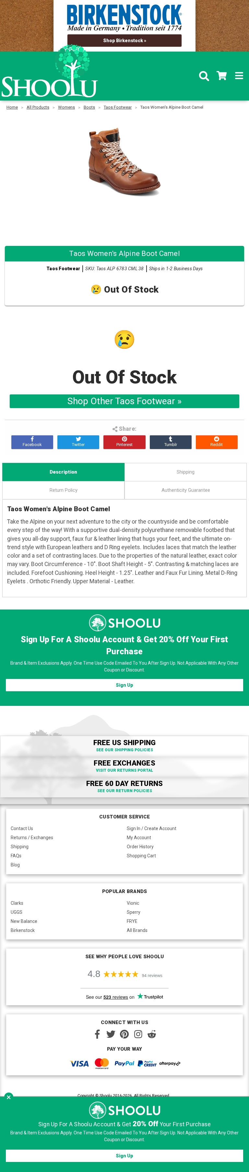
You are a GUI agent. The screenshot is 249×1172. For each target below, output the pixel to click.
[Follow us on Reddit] (151, 1034)
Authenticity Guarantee (185, 490)
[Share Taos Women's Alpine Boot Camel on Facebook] (32, 442)
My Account (139, 837)
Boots (89, 107)
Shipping (186, 472)
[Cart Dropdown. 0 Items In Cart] (221, 76)
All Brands (137, 930)
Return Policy (63, 490)
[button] (8, 1097)
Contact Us (22, 828)
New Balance (24, 921)
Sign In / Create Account (151, 828)
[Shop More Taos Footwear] (124, 219)
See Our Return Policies (124, 791)
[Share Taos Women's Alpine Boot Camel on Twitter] (78, 442)
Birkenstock (23, 930)
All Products (38, 107)
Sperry (133, 912)
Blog (15, 864)
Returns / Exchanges (32, 837)
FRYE (132, 921)
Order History (140, 846)
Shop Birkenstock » (124, 40)
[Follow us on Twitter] (110, 1034)
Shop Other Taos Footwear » (124, 401)
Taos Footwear (118, 107)
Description (63, 472)
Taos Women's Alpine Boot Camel (171, 107)
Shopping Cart (141, 855)
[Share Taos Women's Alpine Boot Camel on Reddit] (217, 442)
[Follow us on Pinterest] (124, 1034)
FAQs (16, 855)
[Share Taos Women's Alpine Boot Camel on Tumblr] (171, 442)
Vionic (133, 903)
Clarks (17, 903)
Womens (66, 107)
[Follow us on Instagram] (138, 1034)
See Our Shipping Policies (124, 750)
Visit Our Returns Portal (124, 770)
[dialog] (124, 1134)
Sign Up (124, 685)
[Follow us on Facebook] (97, 1034)
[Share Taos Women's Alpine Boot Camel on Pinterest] (124, 442)
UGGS (16, 912)
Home (12, 107)
